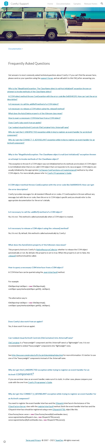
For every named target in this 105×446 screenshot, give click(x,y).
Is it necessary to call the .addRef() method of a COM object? (33, 104)
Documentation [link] (63, 3)
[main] (52, 49)
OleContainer (14, 343)
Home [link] (50, 3)
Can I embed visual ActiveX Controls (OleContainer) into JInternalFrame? (38, 127)
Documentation (15, 49)
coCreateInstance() (68, 170)
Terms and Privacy (33, 440)
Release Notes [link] (90, 3)
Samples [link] (77, 3)
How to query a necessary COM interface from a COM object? (34, 118)
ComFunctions (54, 170)
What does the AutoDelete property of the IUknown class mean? (35, 113)
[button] (102, 4)
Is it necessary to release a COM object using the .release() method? (36, 109)
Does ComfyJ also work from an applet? (24, 123)
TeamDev (59, 440)
